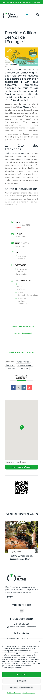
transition (24, 368)
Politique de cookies (14, 693)
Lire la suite (20, 246)
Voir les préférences (21, 687)
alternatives (23, 362)
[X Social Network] (18, 387)
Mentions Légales (29, 693)
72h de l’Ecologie (23, 107)
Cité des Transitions (15, 153)
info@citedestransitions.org (29, 295)
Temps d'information (21, 272)
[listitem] (21, 2)
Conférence (22, 269)
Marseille (10, 368)
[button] (39, 642)
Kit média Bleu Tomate (17, 638)
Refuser (21, 681)
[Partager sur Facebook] (13, 387)
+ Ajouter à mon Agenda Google (22, 326)
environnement (25, 365)
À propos (9, 596)
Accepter (21, 674)
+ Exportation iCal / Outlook (22, 333)
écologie (10, 365)
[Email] (29, 387)
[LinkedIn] (24, 387)
